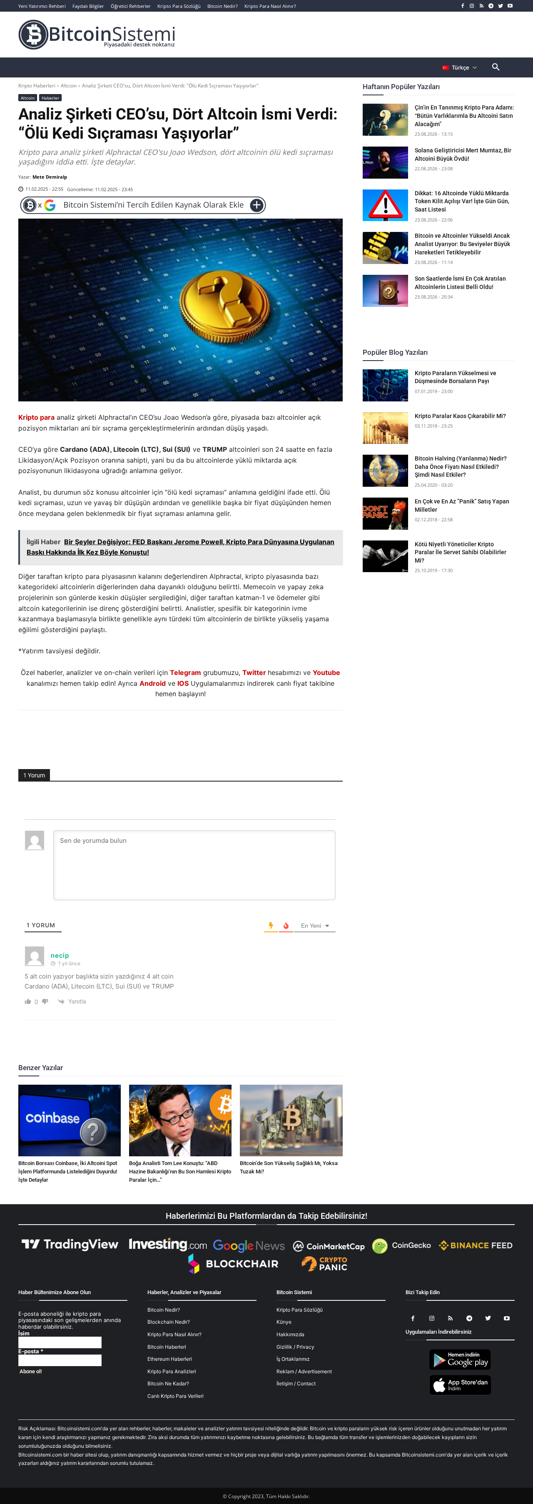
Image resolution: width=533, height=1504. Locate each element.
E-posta (30, 1351)
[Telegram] (491, 6)
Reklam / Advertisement (304, 1371)
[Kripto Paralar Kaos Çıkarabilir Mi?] (385, 428)
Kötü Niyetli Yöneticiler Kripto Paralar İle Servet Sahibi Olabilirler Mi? (460, 552)
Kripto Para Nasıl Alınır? (174, 1334)
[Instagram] (472, 6)
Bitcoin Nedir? (163, 1310)
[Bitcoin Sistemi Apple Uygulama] (460, 1394)
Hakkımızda (290, 1334)
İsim (24, 1333)
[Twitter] (500, 6)
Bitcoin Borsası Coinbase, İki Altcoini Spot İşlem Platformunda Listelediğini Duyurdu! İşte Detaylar (67, 1171)
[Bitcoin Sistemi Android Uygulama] (460, 1368)
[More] (228, 733)
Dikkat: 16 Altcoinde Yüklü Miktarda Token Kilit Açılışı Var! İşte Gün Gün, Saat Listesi (462, 201)
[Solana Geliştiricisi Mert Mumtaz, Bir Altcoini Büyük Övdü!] (385, 163)
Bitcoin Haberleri (166, 1347)
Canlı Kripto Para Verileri (175, 1396)
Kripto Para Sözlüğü (299, 1310)
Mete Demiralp (49, 177)
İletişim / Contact (296, 1383)
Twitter (254, 672)
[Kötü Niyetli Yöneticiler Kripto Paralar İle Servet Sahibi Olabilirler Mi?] (385, 556)
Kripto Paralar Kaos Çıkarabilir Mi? (460, 416)
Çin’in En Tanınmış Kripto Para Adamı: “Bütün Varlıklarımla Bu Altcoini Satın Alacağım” (464, 115)
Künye (283, 1322)
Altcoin (69, 85)
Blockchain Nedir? (168, 1322)
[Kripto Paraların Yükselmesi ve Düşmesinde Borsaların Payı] (385, 385)
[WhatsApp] (170, 733)
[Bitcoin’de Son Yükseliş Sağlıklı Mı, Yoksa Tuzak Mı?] (291, 1120)
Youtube (326, 672)
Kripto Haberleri (36, 85)
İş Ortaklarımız (293, 1359)
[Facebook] (462, 6)
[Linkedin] (189, 733)
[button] (496, 67)
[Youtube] (510, 6)
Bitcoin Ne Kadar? (168, 1383)
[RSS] (481, 6)
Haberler (50, 98)
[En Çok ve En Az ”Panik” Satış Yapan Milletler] (385, 514)
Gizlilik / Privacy (295, 1347)
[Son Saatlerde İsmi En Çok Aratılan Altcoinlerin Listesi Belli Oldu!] (385, 291)
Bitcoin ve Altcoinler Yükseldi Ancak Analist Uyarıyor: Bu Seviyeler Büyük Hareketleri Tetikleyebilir (462, 243)
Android (152, 683)
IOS (183, 683)
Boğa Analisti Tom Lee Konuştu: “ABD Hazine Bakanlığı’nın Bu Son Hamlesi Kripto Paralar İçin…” (180, 1171)
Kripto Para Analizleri (171, 1371)
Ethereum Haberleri (169, 1359)
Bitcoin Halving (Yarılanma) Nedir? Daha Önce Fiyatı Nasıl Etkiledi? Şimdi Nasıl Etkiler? (461, 466)
